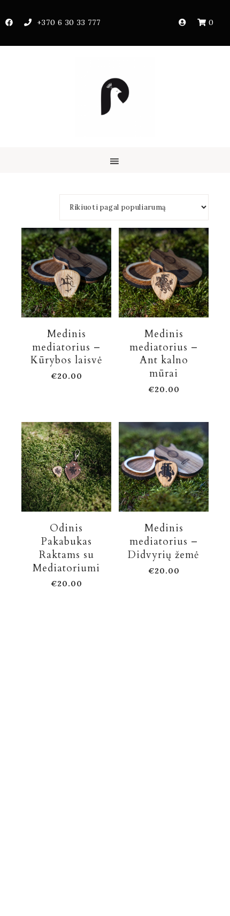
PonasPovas (115, 97)
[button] (115, 160)
